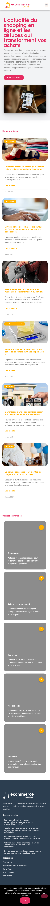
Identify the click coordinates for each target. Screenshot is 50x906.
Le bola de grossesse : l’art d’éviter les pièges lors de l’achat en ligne (23, 473)
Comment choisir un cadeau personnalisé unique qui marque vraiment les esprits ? (24, 167)
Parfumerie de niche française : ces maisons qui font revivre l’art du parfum (24, 290)
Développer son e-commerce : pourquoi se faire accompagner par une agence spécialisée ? (24, 229)
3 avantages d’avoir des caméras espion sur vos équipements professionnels (24, 413)
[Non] (44, 896)
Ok (25, 900)
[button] (46, 5)
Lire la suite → (11, 185)
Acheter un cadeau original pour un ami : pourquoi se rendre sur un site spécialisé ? (24, 352)
